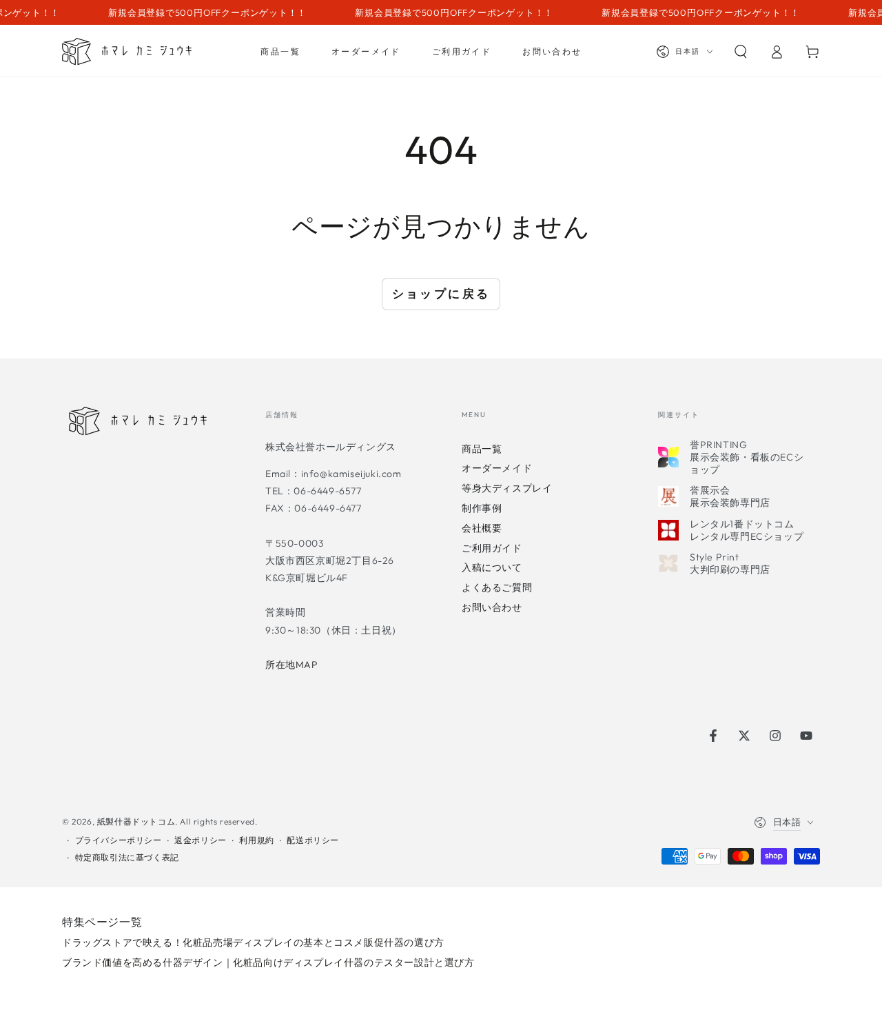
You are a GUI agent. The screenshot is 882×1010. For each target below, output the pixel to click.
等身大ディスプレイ (507, 488)
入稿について (492, 567)
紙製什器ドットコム (136, 821)
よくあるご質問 (497, 587)
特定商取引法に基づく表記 (127, 857)
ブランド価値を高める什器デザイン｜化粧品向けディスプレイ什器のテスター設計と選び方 (268, 962)
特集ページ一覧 (102, 922)
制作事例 (482, 508)
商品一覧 (482, 449)
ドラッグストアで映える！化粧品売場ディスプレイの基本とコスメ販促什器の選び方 (253, 942)
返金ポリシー (200, 840)
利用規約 (256, 840)
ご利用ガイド (492, 548)
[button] (741, 52)
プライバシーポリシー (118, 840)
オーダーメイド (497, 468)
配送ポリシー (313, 840)
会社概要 (482, 528)
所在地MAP (291, 664)
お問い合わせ (492, 607)
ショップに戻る (441, 293)
